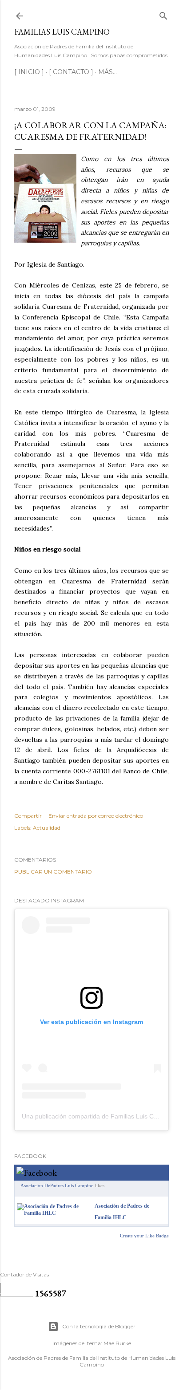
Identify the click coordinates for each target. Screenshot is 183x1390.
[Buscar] (163, 14)
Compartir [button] (28, 815)
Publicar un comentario (53, 871)
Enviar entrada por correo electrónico (95, 815)
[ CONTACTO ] (71, 72)
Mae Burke (117, 1343)
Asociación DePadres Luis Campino (57, 1185)
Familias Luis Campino (62, 32)
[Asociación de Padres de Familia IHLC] (54, 1213)
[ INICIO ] (29, 72)
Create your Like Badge (144, 1235)
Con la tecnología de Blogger (98, 1326)
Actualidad (46, 827)
